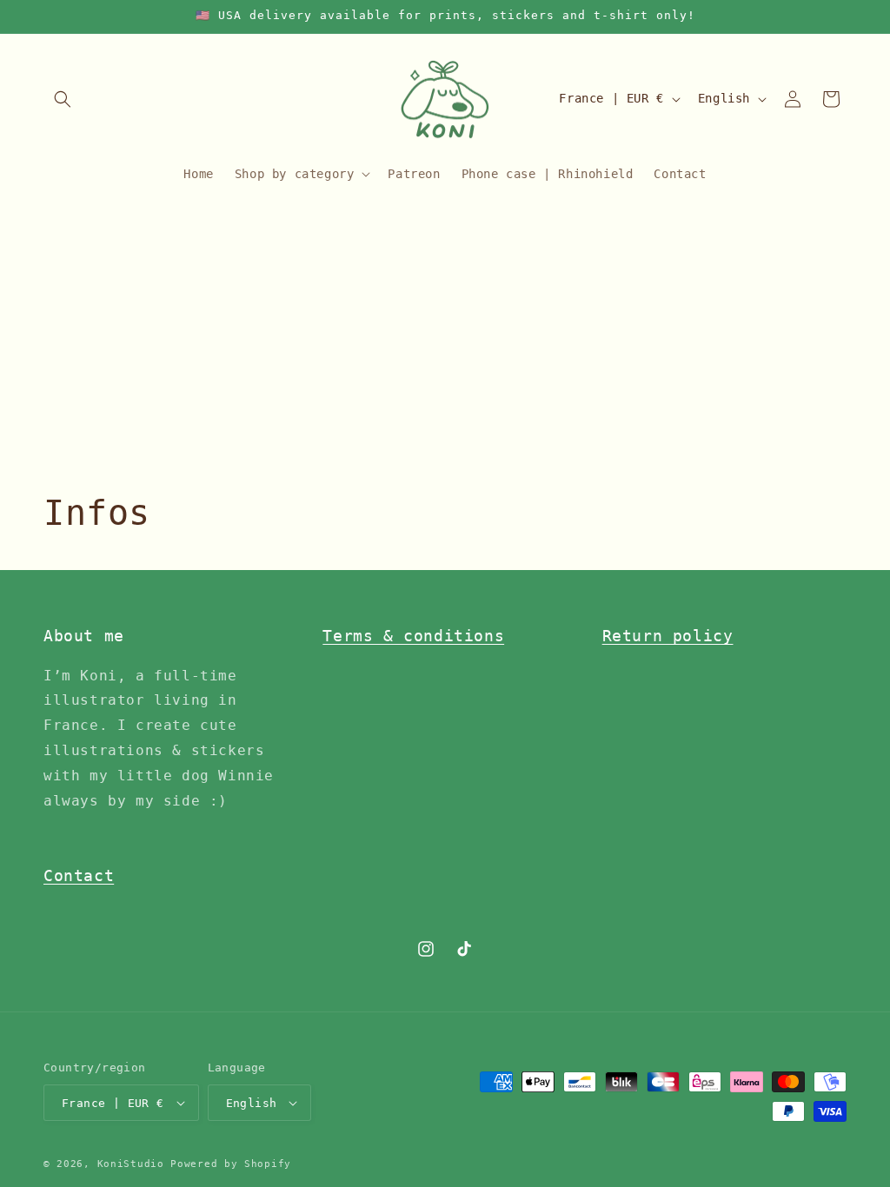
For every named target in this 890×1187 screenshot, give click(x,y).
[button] (62, 99)
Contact (78, 875)
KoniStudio (130, 1164)
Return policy (668, 636)
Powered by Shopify (230, 1164)
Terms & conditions (413, 636)
